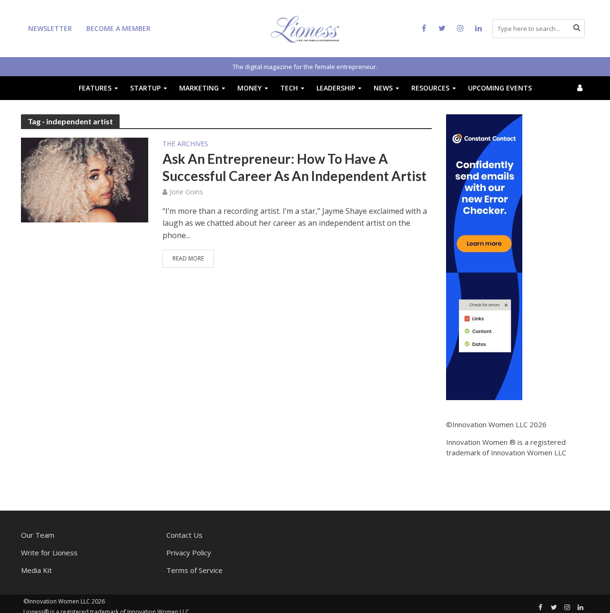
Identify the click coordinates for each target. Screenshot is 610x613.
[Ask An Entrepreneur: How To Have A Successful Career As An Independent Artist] (85, 179)
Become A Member (118, 28)
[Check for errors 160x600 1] (484, 256)
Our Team (37, 535)
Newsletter (50, 28)
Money (249, 87)
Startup (145, 87)
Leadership (335, 87)
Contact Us (184, 535)
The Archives (185, 144)
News (383, 87)
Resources (430, 87)
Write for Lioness (49, 552)
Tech (289, 87)
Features (95, 87)
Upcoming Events (500, 87)
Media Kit (36, 570)
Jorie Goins (186, 191)
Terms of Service (194, 570)
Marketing (199, 87)
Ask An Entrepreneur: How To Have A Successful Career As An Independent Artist (295, 167)
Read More (188, 258)
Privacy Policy (188, 552)
